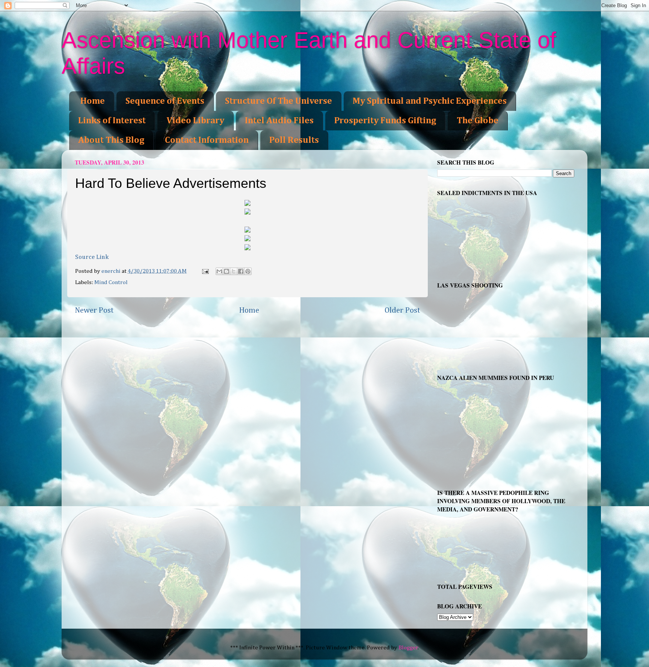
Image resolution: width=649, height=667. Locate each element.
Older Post (402, 310)
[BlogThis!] (226, 271)
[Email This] (219, 271)
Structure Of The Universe (278, 101)
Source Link (92, 257)
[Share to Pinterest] (248, 271)
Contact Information (207, 140)
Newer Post (94, 310)
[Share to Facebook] (241, 271)
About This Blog (111, 140)
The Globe (477, 120)
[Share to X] (233, 271)
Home (92, 101)
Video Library (195, 120)
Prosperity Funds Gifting (385, 120)
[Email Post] (204, 271)
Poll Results (294, 140)
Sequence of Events (164, 101)
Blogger (408, 647)
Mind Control (111, 282)
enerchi (111, 271)
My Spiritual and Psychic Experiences (430, 101)
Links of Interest (112, 120)
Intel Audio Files (279, 120)
